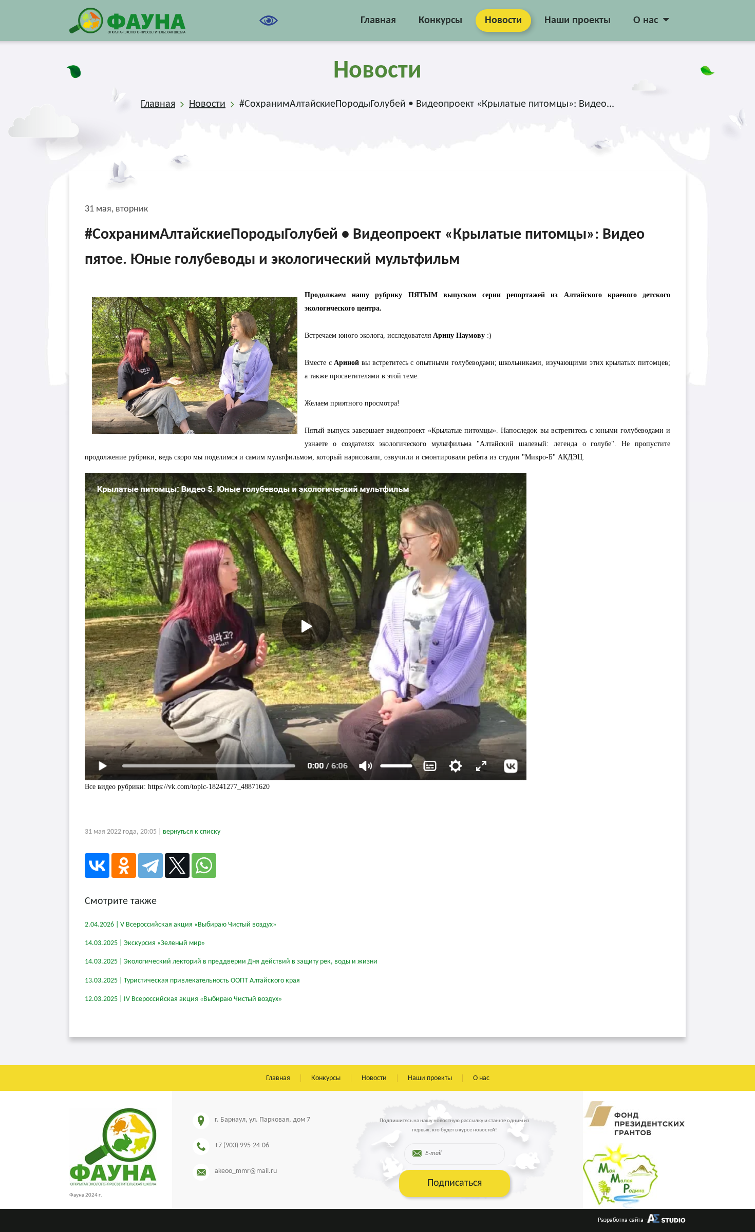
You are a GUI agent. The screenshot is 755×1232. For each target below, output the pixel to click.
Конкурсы (440, 20)
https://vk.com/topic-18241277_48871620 (209, 787)
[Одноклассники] (123, 865)
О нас (645, 20)
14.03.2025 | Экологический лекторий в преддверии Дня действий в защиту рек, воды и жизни (231, 962)
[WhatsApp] (204, 865)
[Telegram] (150, 865)
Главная (378, 20)
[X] (177, 865)
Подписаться (454, 1183)
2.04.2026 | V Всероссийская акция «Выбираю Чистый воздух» (180, 925)
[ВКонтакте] (97, 865)
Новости (503, 20)
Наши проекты (577, 20)
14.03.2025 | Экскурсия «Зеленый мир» (145, 943)
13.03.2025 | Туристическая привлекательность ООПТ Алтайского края (192, 981)
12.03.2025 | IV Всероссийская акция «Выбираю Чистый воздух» (183, 999)
